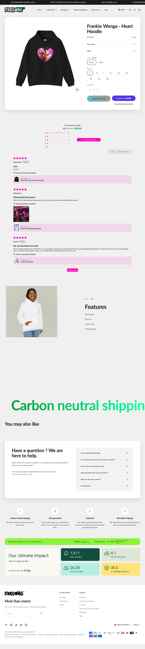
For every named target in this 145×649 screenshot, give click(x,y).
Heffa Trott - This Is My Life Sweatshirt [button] (32, 180)
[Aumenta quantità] (98, 89)
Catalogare (64, 10)
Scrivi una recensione (88, 140)
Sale (106, 10)
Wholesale (83, 612)
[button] (56, 133)
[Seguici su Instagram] (11, 625)
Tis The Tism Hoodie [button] (27, 261)
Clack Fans (95, 10)
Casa (39, 10)
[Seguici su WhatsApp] (26, 625)
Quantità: (90, 85)
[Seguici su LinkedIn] (21, 625)
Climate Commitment (86, 601)
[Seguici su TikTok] (16, 625)
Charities (82, 605)
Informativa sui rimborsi (12, 634)
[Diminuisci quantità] (90, 89)
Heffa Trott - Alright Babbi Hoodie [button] (31, 228)
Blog (80, 616)
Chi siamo (82, 597)
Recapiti (81, 634)
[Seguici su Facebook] (6, 625)
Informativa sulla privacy (29, 634)
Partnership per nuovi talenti (89, 608)
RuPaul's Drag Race (80, 10)
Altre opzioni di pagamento (124, 104)
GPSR (61, 605)
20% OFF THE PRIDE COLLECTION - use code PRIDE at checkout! (59, 2)
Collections (50, 10)
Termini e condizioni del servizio (48, 634)
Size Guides (63, 601)
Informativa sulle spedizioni (68, 634)
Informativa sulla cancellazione (14, 637)
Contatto (62, 597)
